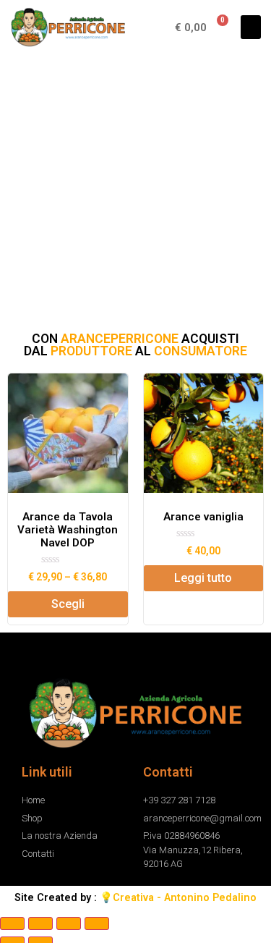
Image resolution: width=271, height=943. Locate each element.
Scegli (68, 607)
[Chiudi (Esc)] (12, 927)
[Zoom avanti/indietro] (97, 927)
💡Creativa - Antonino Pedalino (178, 901)
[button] (251, 27)
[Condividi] (40, 927)
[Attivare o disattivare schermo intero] (68, 927)
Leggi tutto (203, 581)
